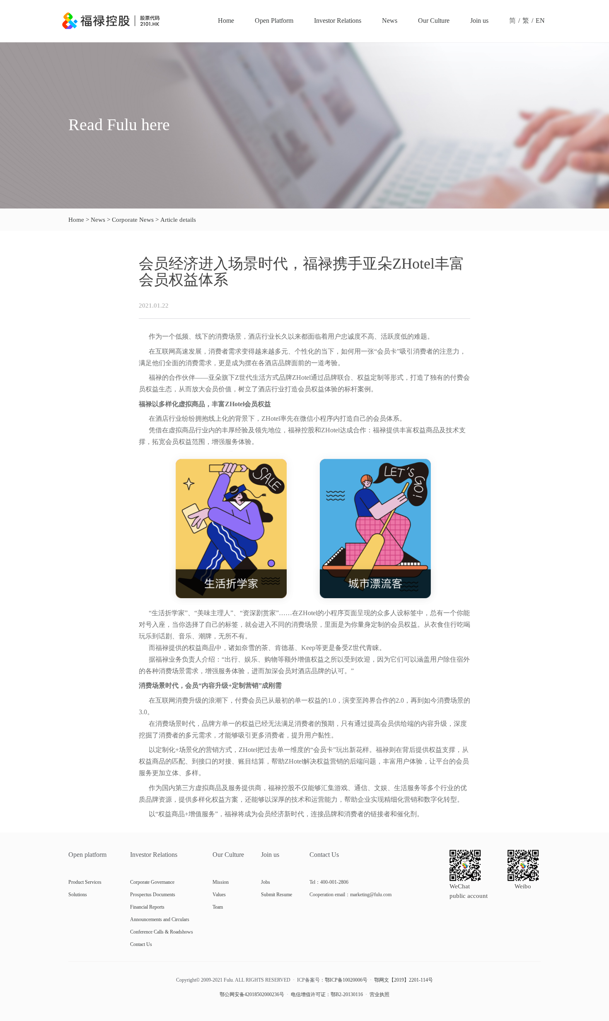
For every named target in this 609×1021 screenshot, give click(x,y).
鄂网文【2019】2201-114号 (403, 980)
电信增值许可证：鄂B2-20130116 (327, 994)
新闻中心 (18, 254)
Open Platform (274, 20)
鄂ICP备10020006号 (346, 980)
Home (226, 20)
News (389, 20)
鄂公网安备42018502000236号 (252, 994)
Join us (479, 20)
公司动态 (52, 254)
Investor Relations (337, 20)
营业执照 (379, 994)
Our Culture (434, 20)
